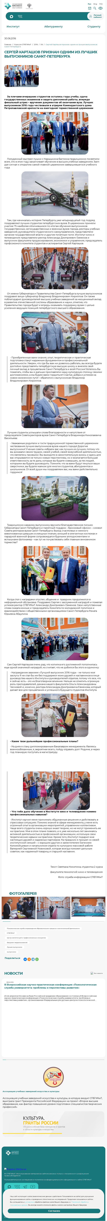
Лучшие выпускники (14, 947)
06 (42, 44)
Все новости (98, 973)
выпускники (11, 952)
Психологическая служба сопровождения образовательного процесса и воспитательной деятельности (43, 928)
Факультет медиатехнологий (17, 942)
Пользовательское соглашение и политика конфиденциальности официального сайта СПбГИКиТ (48, 1180)
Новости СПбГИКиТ (22, 44)
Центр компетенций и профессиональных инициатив (26, 938)
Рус (89, 4)
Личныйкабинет (98, 16)
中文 (101, 4)
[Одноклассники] (29, 959)
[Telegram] (33, 959)
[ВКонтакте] (25, 959)
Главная (7, 44)
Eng (95, 4)
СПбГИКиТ (10, 933)
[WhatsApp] (37, 959)
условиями (29, 1202)
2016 (36, 44)
